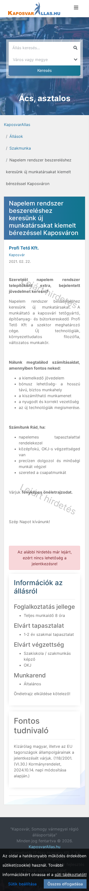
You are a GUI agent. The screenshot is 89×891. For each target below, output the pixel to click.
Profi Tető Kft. (24, 247)
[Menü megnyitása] (76, 7)
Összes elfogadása (65, 883)
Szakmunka (20, 148)
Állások (16, 136)
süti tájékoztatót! (71, 874)
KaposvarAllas (17, 124)
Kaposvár (17, 255)
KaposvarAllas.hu (44, 846)
